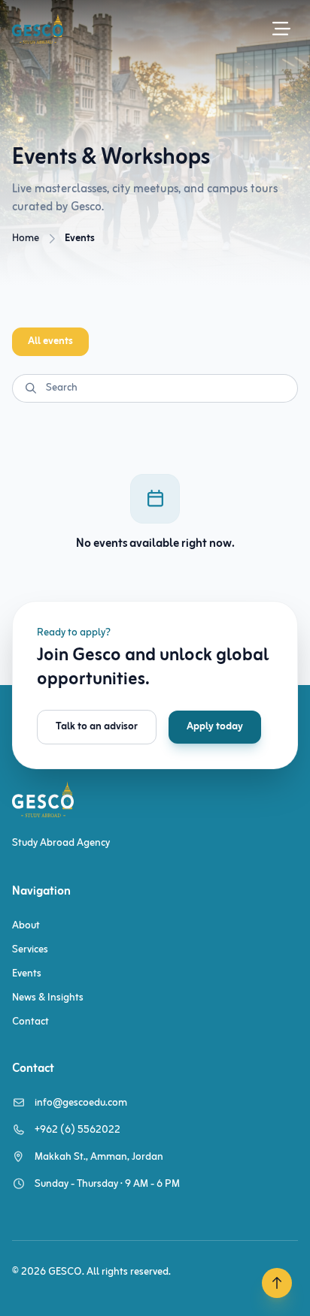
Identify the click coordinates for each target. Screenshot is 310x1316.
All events (50, 341)
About (26, 925)
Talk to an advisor (97, 726)
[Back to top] (277, 1283)
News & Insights (48, 998)
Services (30, 949)
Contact (30, 1022)
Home (25, 238)
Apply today (215, 726)
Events (26, 973)
